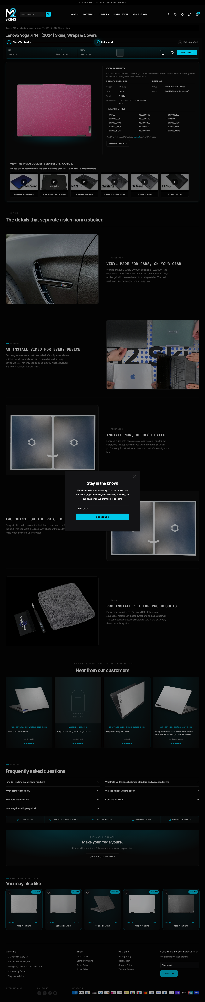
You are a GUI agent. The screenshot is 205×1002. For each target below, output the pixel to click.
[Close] (134, 476)
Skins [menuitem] (73, 14)
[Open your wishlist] (175, 14)
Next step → (187, 52)
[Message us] (189, 14)
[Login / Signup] (168, 14)
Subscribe (102, 516)
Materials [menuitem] (89, 14)
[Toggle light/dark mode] (182, 14)
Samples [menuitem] (104, 14)
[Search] (48, 14)
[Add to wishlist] (172, 52)
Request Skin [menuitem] (140, 14)
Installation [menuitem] (121, 14)
